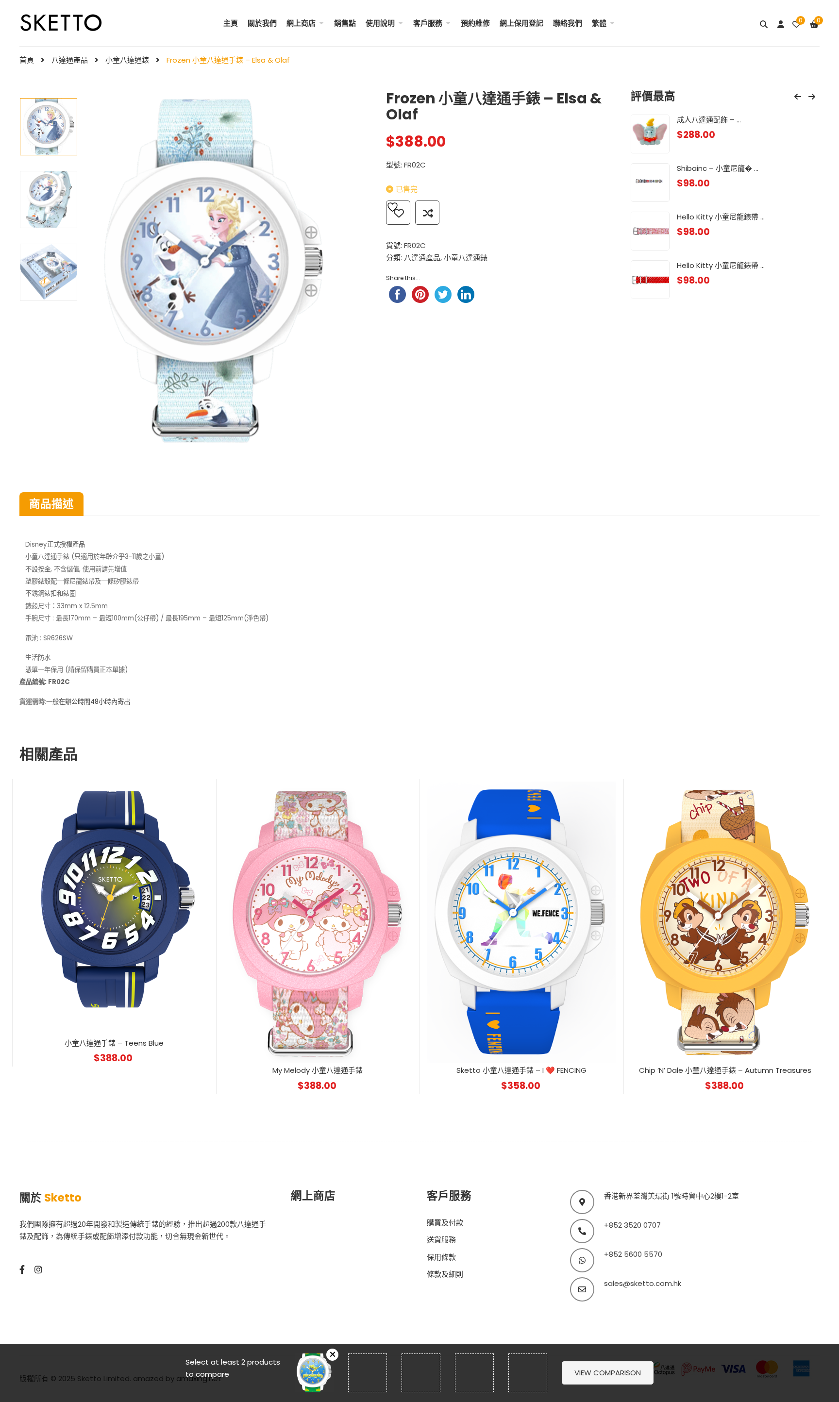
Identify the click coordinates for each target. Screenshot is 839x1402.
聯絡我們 (567, 23)
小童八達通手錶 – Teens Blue (114, 1043)
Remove (332, 1355)
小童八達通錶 (127, 60)
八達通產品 (69, 60)
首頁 (26, 60)
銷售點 (345, 23)
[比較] (427, 212)
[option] (48, 126)
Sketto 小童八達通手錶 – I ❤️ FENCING (521, 1070)
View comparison (607, 1373)
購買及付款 (445, 1223)
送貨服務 (441, 1240)
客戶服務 (427, 23)
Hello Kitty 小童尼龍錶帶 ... (721, 217)
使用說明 (380, 23)
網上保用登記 (521, 23)
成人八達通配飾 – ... (709, 120)
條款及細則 (445, 1274)
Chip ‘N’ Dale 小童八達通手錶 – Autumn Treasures (725, 1070)
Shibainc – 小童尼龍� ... (717, 168)
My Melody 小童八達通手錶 (317, 1070)
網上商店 (301, 23)
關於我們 (262, 23)
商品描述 (51, 504)
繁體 (599, 23)
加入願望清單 (398, 212)
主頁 (230, 23)
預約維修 (475, 23)
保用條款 (441, 1257)
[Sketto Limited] (73, 22)
